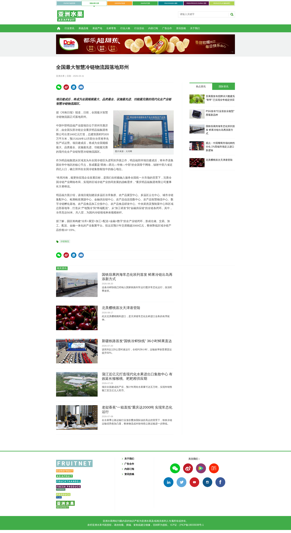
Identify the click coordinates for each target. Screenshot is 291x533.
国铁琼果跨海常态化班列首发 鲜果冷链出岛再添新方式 (220, 130)
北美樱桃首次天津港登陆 (219, 160)
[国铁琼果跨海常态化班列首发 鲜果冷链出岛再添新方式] (197, 129)
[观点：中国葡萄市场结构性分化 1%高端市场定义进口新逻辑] (197, 145)
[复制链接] (73, 87)
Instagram (207, 482)
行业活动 (139, 28)
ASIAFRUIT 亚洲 (145, 3)
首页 (57, 26)
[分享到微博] (66, 87)
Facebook (220, 482)
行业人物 (125, 28)
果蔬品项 (83, 28)
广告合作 (167, 28)
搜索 (231, 14)
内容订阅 (153, 28)
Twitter (181, 482)
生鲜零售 (111, 28)
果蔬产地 (97, 28)
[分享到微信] (59, 87)
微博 (188, 468)
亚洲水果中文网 (94, 3)
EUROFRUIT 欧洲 (120, 3)
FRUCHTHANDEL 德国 (170, 3)
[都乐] (145, 44)
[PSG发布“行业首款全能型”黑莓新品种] (197, 114)
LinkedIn (168, 482)
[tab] (200, 86)
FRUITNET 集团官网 (69, 3)
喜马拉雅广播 (214, 468)
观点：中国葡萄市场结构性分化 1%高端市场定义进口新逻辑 (220, 147)
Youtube (194, 482)
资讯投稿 (181, 28)
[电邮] (81, 87)
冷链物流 (64, 241)
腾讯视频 (201, 468)
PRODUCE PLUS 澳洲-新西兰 (221, 3)
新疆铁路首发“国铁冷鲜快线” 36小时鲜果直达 (137, 341)
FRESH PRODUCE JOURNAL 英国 (196, 3)
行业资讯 (69, 28)
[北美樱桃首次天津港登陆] (197, 162)
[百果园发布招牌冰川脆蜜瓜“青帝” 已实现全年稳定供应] (197, 99)
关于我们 (195, 28)
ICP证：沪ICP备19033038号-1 (187, 525)
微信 (175, 468)
